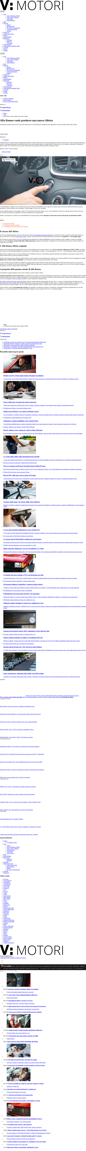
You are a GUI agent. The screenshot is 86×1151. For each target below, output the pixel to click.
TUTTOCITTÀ (54, 966)
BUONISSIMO (76, 966)
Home (5, 113)
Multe (4, 924)
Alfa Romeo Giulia (21, 236)
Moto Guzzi (6, 905)
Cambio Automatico (8, 942)
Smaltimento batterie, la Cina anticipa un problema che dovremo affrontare (19, 746)
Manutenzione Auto (8, 908)
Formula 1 (9, 40)
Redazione (6, 872)
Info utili (5, 23)
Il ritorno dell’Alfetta (8, 223)
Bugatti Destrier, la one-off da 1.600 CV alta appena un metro (16, 737)
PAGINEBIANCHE (47, 966)
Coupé (5, 894)
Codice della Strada (12, 29)
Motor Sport (6, 857)
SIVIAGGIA (63, 966)
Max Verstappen (7, 938)
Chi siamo (6, 968)
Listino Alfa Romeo (12, 329)
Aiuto (37, 968)
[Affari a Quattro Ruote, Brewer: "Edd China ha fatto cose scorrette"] (44, 1127)
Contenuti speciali (4, 958)
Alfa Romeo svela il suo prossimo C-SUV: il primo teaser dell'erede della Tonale (24, 342)
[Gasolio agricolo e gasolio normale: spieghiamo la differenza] (44, 1021)
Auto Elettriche (11, 20)
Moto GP (9, 41)
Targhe (5, 915)
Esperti (5, 49)
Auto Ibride (10, 19)
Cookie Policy (22, 968)
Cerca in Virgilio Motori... (7, 956)
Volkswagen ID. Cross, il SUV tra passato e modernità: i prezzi (16, 729)
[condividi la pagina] (1, 155)
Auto (4, 14)
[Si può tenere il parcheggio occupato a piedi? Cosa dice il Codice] (44, 1062)
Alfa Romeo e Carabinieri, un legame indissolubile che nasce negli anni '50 (23, 346)
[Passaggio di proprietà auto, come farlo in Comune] (44, 1051)
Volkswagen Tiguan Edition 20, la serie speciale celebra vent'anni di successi (20, 714)
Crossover (6, 888)
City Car (5, 891)
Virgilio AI (6, 32)
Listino (8, 845)
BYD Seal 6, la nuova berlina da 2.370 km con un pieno (15, 777)
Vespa (5, 900)
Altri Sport (9, 43)
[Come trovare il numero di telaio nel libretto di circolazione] (44, 1009)
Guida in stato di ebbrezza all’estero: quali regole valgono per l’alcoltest (19, 834)
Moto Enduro (6, 897)
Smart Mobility (7, 37)
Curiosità (5, 47)
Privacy (16, 968)
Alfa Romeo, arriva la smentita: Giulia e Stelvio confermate (19, 345)
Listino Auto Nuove (8, 34)
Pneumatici (6, 911)
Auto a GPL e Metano (12, 17)
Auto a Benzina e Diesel (13, 16)
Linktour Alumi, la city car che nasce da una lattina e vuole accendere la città (20, 802)
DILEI (59, 966)
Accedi (2, 11)
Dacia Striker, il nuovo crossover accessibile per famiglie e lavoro (17, 706)
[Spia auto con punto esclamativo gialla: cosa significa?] (44, 980)
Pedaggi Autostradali (8, 921)
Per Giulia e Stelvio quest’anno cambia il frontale (13, 281)
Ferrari (5, 932)
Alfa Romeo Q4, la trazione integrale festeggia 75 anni (17, 348)
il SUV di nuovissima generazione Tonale (40, 235)
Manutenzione (10, 26)
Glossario (5, 862)
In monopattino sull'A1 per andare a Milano (11, 819)
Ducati (5, 933)
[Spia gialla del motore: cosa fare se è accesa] (44, 998)
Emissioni (6, 941)
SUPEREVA (82, 966)
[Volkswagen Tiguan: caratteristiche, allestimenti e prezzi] (44, 1144)
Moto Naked (6, 899)
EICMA (5, 906)
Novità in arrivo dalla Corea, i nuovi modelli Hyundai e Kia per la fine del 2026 (21, 762)
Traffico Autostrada (8, 98)
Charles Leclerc (7, 936)
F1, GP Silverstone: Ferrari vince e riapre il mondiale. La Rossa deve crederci (20, 826)
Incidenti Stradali (7, 927)
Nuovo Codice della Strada (10, 101)
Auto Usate (6, 886)
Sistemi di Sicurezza (8, 920)
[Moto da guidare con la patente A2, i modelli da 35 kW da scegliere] (44, 1139)
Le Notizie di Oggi (12, 842)
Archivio (23, 958)
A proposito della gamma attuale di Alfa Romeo (15, 226)
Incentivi (5, 923)
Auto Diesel (6, 885)
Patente (9, 25)
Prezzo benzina (7, 100)
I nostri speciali (7, 44)
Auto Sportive (7, 896)
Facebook (6, 140)
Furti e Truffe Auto (8, 926)
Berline (5, 893)
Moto (4, 22)
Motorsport (6, 38)
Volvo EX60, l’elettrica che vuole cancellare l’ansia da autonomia (17, 794)
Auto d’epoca (10, 853)
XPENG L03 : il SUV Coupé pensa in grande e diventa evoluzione (18, 786)
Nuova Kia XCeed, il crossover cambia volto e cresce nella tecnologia (18, 722)
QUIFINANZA (69, 966)
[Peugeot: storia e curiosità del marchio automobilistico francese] (44, 1110)
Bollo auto (6, 912)
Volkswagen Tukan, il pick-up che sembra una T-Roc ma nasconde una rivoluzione (22, 769)
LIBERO (13, 966)
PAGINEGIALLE (24, 966)
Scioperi (9, 31)
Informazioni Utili (8, 863)
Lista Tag (5, 879)
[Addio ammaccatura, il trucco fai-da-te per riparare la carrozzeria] (44, 1003)
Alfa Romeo (3, 329)
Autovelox (6, 914)
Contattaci (12, 958)
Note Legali (11, 968)
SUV (4, 890)
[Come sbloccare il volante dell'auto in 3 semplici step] (44, 1086)
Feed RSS (18, 958)
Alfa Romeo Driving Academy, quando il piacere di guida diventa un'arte (22, 343)
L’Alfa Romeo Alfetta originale (11, 225)
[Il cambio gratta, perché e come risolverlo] (44, 1121)
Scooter (5, 902)
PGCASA (40, 966)
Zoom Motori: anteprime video (11, 46)
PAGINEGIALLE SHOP (33, 966)
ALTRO (2, 53)
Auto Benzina (7, 883)
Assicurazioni (7, 918)
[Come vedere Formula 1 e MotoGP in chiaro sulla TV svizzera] (44, 1133)
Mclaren (5, 935)
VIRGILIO (18, 966)
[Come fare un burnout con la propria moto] (44, 1092)
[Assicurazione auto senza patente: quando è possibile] (44, 1033)
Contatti (5, 50)
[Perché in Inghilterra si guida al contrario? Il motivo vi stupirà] (44, 1074)
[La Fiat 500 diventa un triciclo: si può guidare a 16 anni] (44, 1098)
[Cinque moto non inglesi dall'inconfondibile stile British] (44, 1039)
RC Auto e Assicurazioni (13, 28)
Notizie (5, 35)
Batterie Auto (6, 939)
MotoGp (5, 930)
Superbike (6, 903)
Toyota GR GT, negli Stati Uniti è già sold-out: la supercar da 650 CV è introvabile (22, 754)
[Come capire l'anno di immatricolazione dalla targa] (44, 992)
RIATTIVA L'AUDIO (10, 159)
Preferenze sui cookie (30, 968)
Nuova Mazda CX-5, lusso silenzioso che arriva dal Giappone (16, 810)
